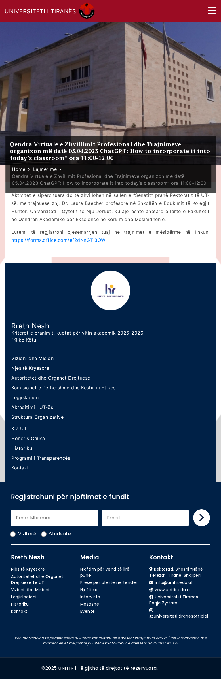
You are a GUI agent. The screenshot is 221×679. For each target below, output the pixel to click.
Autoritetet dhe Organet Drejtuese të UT (37, 579)
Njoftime (89, 590)
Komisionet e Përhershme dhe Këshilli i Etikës (63, 388)
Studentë (60, 534)
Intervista (90, 597)
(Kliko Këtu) (24, 340)
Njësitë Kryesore (30, 368)
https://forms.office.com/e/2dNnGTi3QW (58, 240)
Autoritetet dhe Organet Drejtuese (50, 378)
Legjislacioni (24, 597)
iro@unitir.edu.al (163, 643)
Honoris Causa (28, 438)
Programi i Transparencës (40, 458)
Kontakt (20, 468)
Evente (87, 611)
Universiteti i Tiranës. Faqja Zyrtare (174, 600)
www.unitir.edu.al (173, 590)
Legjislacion (25, 397)
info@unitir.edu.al (173, 582)
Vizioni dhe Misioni (33, 358)
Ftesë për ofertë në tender (109, 582)
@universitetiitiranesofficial (178, 616)
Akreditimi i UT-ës (32, 407)
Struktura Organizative (37, 417)
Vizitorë (27, 534)
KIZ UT (19, 428)
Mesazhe (89, 604)
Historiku (21, 448)
